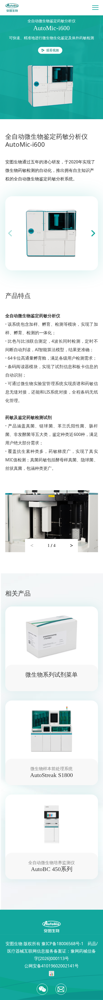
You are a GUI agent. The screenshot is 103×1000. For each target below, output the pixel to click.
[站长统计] (51, 973)
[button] (93, 233)
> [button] (71, 545)
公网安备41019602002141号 (51, 966)
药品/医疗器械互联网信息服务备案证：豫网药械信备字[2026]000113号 (52, 951)
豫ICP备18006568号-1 (62, 944)
